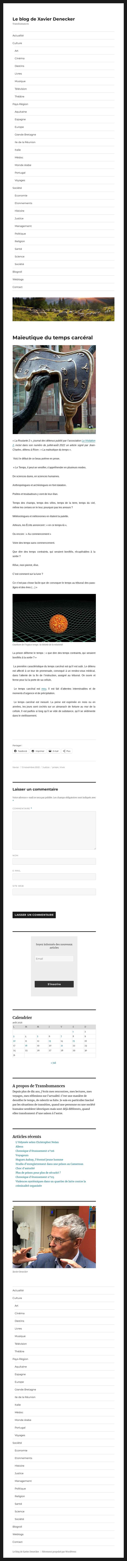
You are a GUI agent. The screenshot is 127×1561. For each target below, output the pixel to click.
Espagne (20, 119)
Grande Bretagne (25, 134)
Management (23, 226)
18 (26, 1045)
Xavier (16, 767)
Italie (18, 149)
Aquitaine (21, 111)
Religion (20, 241)
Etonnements (23, 203)
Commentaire (22, 808)
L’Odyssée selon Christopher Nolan (37, 1142)
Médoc (19, 157)
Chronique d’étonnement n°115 (35, 1177)
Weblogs (18, 279)
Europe (19, 127)
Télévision (21, 88)
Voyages (20, 180)
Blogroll (17, 271)
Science (19, 256)
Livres (18, 73)
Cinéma (19, 58)
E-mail (17, 870)
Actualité (18, 35)
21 (62, 1045)
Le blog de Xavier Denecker (44, 19)
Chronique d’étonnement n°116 (35, 1150)
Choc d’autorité (25, 1168)
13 (50, 1041)
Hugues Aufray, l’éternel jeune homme (39, 1159)
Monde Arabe (23, 165)
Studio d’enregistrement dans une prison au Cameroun (49, 1164)
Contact (18, 287)
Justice (19, 218)
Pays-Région (20, 104)
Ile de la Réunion (25, 142)
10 (14, 1041)
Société (17, 187)
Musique (20, 81)
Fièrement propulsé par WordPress (59, 1551)
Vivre (62, 767)
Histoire (19, 210)
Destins (19, 66)
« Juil (53, 1063)
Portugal (20, 172)
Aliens (19, 1146)
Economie (21, 195)
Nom (15, 855)
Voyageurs (22, 1155)
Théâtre (19, 96)
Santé (18, 248)
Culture (17, 43)
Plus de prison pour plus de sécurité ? (38, 1172)
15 (74, 1041)
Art (16, 50)
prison (55, 767)
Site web (18, 886)
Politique (20, 233)
